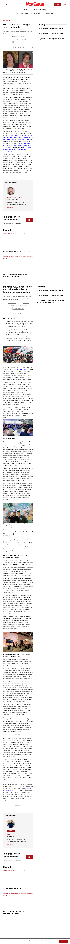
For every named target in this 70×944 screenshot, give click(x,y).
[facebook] (13, 47)
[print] (32, 47)
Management (49, 13)
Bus (18, 13)
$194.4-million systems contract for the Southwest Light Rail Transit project (17, 149)
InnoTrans (26, 303)
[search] (7, 4)
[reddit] (20, 47)
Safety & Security (39, 13)
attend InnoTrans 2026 (22, 369)
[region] (35, 941)
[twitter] (18, 47)
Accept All (63, 941)
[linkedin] (16, 47)
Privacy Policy (44, 940)
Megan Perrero (12, 303)
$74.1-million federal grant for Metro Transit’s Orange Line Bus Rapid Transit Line (17, 145)
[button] (4, 4)
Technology (28, 13)
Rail (22, 13)
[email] (23, 47)
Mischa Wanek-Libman (18, 36)
